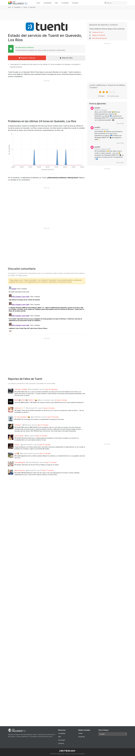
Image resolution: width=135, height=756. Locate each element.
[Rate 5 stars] (114, 92)
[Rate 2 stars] (104, 92)
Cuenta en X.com (97, 32)
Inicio (38, 3)
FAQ (56, 3)
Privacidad (64, 3)
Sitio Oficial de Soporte (99, 38)
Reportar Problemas (28, 58)
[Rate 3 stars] (107, 92)
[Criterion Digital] (67, 751)
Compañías (47, 3)
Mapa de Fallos (67, 58)
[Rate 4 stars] (110, 92)
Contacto (75, 3)
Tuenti (25, 7)
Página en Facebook (98, 35)
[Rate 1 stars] (100, 92)
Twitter (80, 733)
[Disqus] (46, 308)
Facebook (81, 737)
